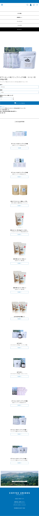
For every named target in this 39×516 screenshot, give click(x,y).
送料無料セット (19, 17)
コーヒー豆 (19, 25)
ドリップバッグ (19, 21)
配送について (2, 106)
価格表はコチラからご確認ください (6, 95)
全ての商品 (19, 13)
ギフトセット (19, 29)
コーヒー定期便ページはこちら (19, 1)
